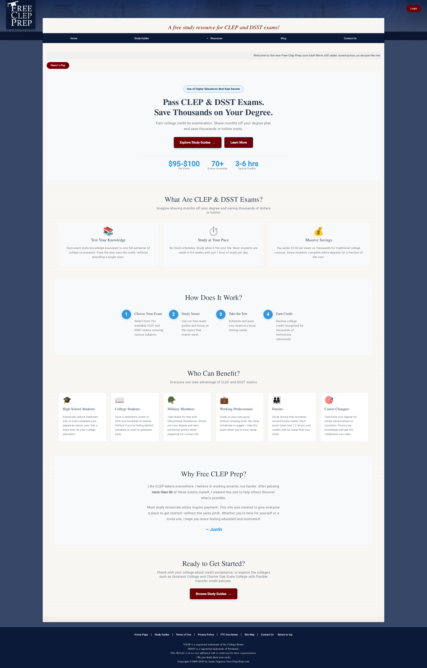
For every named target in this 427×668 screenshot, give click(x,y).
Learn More (239, 142)
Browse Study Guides (213, 594)
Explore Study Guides (198, 142)
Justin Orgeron (216, 661)
